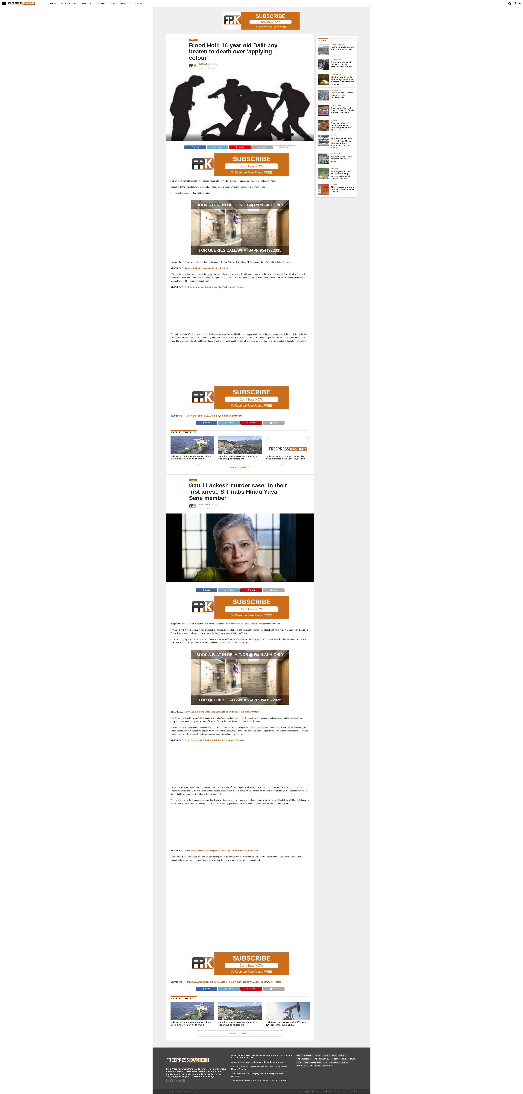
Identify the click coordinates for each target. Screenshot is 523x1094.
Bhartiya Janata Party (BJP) (316, 1062)
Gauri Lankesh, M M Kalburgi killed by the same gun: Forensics (214, 740)
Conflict (342, 1056)
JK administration (304, 1066)
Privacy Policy (340, 1092)
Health (352, 1059)
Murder (263, 982)
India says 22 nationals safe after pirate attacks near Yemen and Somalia (191, 457)
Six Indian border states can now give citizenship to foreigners (237, 457)
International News (323, 1066)
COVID (344, 1059)
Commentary (87, 3)
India (216, 416)
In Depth (53, 3)
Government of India (339, 1062)
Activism (190, 982)
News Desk (205, 64)
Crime (299, 1062)
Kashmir (326, 1056)
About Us (125, 3)
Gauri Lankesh (250, 623)
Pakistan (335, 1059)
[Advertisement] (240, 311)
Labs (75, 3)
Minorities (225, 416)
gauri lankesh (202, 982)
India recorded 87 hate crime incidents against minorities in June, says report (286, 457)
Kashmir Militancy (321, 1059)
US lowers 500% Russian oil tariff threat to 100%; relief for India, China (287, 1023)
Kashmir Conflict (304, 1059)
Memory (102, 3)
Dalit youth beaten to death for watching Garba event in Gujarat (214, 287)
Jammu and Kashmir (305, 1056)
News (42, 3)
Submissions (327, 1092)
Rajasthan (237, 416)
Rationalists (274, 982)
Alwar (189, 416)
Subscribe (139, 3)
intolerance (239, 982)
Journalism (253, 982)
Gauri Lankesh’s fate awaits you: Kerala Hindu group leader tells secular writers (222, 711)
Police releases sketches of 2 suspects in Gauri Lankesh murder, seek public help (221, 850)
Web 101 (113, 3)
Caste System (199, 416)
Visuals (64, 3)
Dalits (210, 416)
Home (300, 1092)
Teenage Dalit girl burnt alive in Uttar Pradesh (206, 268)
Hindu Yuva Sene (218, 982)
